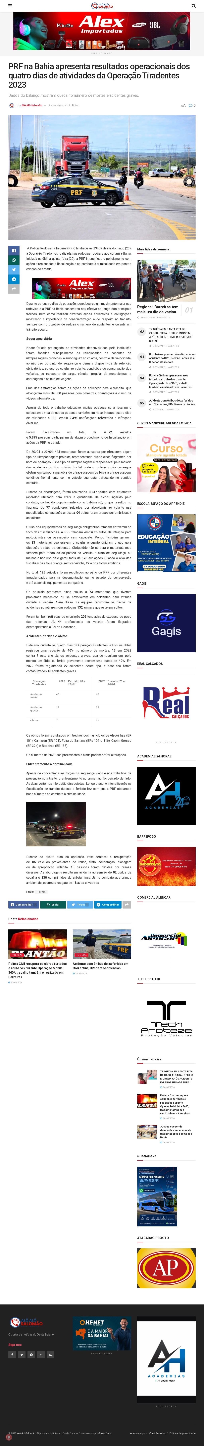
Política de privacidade (183, 1433)
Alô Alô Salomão (32, 105)
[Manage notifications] (9, 1437)
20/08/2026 (16, 982)
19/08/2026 (81, 973)
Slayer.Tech (104, 1433)
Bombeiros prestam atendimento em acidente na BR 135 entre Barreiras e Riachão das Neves (172, 358)
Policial (73, 105)
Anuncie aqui (137, 1433)
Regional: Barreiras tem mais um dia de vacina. (157, 309)
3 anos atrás (56, 105)
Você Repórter (157, 1433)
